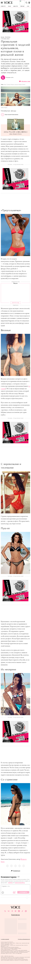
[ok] (19, 911)
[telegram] (12, 911)
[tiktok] (22, 911)
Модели (20, 84)
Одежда (8, 84)
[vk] (8, 911)
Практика (7, 37)
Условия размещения (5, 939)
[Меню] (2, 3)
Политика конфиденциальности (24, 939)
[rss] (5, 911)
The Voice (8, 2)
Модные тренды (14, 84)
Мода (2, 37)
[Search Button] (26, 3)
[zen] (15, 911)
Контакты (15, 915)
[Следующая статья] (15, 898)
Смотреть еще (15, 302)
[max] (26, 911)
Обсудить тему (25, 81)
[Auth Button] (29, 3)
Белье (24, 84)
